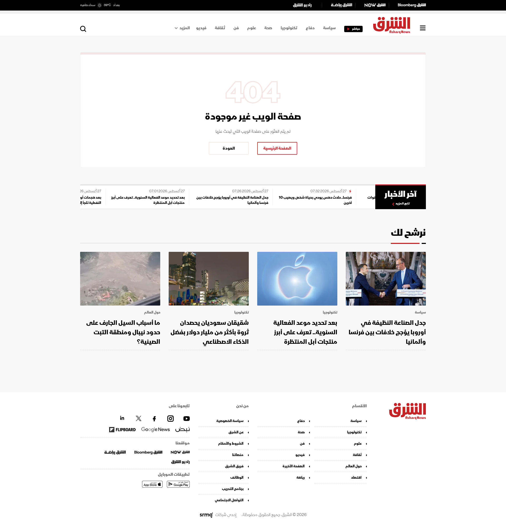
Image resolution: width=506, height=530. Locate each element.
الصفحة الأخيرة (294, 466)
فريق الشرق (234, 466)
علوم (251, 28)
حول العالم (152, 312)
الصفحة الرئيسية (277, 148)
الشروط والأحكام (231, 443)
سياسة (329, 28)
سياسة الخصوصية (230, 421)
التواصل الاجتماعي (229, 500)
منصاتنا (238, 455)
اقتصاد (356, 477)
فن (236, 28)
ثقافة (220, 28)
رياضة (300, 477)
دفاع (310, 28)
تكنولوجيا (289, 28)
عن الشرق (236, 432)
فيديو (201, 28)
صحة (268, 28)
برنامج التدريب (233, 489)
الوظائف (237, 477)
